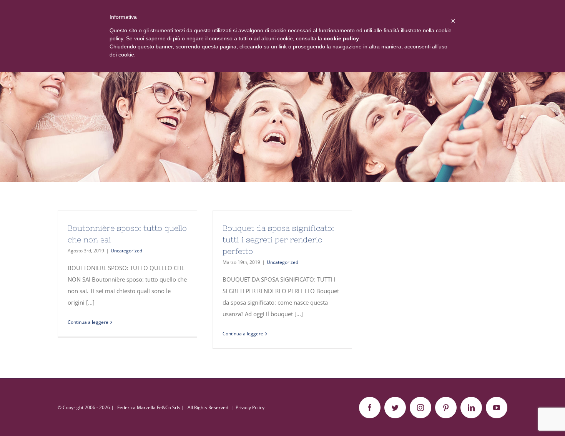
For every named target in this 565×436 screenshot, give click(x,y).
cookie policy (341, 38)
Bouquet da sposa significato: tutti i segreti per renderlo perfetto (278, 239)
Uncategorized (126, 250)
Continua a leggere (88, 322)
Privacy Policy (250, 407)
